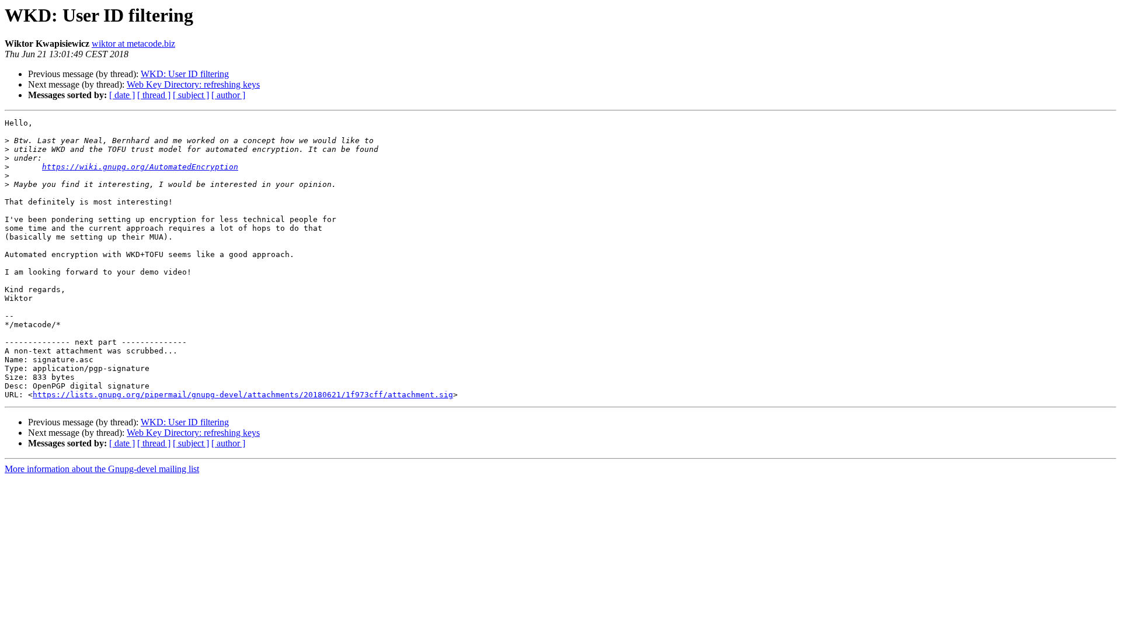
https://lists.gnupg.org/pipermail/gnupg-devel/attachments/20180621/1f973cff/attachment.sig (243, 394)
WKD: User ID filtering (185, 74)
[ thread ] (153, 95)
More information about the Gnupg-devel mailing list (102, 469)
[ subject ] (191, 95)
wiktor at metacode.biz (133, 43)
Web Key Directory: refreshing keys (193, 84)
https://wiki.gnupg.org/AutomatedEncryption (140, 166)
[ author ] (228, 95)
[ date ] (122, 95)
